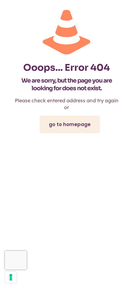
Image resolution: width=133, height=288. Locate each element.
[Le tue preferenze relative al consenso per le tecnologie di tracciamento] (11, 277)
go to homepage (70, 124)
